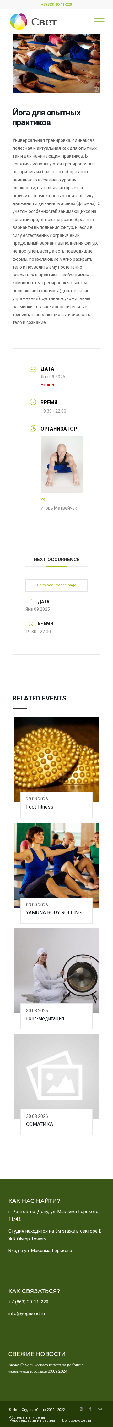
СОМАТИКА (39, 1124)
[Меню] (96, 21)
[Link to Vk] (100, 1409)
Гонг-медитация (45, 1019)
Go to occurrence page (56, 585)
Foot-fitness (39, 807)
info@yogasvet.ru (26, 1313)
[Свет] (46, 21)
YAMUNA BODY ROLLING (54, 913)
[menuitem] (96, 21)
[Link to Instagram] (81, 1409)
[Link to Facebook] (90, 1409)
